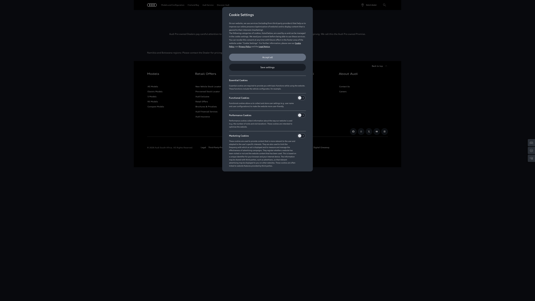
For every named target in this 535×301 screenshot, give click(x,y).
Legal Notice (264, 46)
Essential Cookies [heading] (238, 80)
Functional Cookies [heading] (239, 97)
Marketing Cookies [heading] (239, 135)
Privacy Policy (245, 46)
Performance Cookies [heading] (240, 115)
